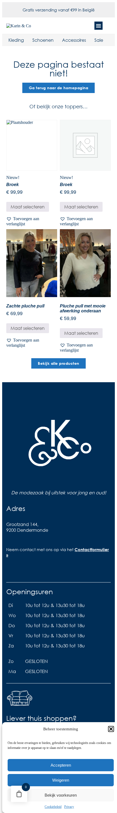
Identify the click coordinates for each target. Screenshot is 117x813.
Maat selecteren (28, 207)
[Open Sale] (106, 40)
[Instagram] (21, 571)
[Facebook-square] (10, 571)
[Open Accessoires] (89, 40)
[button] (111, 729)
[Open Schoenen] (57, 40)
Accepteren (61, 765)
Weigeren (60, 780)
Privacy (69, 807)
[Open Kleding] (27, 40)
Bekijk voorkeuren (61, 795)
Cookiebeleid (53, 807)
